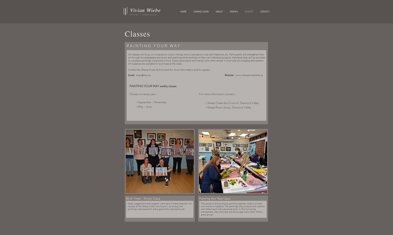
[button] (160, 161)
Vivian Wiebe (145, 9)
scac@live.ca (143, 75)
